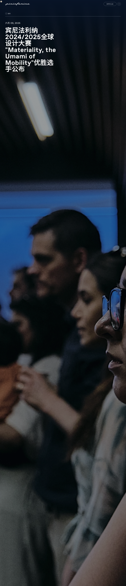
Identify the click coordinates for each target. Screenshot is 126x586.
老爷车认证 (110, 4)
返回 (9, 13)
